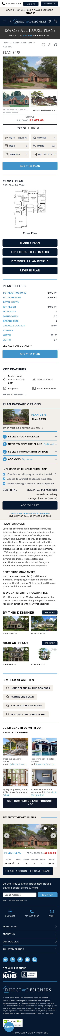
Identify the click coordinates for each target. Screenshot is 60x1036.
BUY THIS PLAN (30, 165)
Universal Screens (45, 764)
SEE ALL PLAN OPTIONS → (45, 110)
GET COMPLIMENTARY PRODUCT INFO (30, 802)
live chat (31, 4)
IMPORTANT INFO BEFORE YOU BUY (21, 428)
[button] (7, 835)
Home (5, 43)
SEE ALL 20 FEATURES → (14, 394)
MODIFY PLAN (30, 243)
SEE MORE (50, 612)
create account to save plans (27, 871)
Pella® (6, 795)
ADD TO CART (30, 505)
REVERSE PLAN (30, 270)
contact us (49, 4)
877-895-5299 (43, 516)
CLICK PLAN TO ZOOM (13, 185)
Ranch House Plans (22, 43)
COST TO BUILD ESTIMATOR (30, 252)
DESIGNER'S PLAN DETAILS (30, 261)
